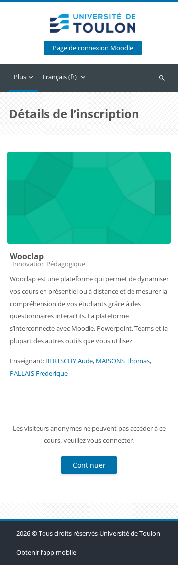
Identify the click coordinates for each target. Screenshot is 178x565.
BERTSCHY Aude (69, 360)
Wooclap (27, 256)
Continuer (89, 465)
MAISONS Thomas (123, 360)
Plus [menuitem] (20, 76)
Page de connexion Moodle (93, 48)
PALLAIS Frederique (39, 373)
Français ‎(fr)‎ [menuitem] (60, 76)
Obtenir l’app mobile (46, 552)
